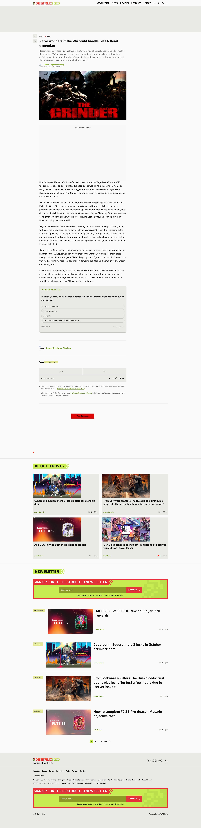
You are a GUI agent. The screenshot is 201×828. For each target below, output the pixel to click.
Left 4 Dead (48, 362)
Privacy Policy (118, 595)
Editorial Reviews (51, 306)
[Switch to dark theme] (163, 3)
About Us (36, 771)
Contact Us (53, 771)
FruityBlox (80, 783)
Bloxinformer (90, 783)
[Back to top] (33, 452)
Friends (48, 316)
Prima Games (91, 780)
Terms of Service (105, 595)
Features (136, 3)
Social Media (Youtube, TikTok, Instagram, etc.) (63, 320)
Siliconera (102, 780)
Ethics (44, 771)
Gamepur (61, 780)
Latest (147, 3)
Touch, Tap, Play (67, 783)
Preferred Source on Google (81, 393)
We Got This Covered (116, 780)
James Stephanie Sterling (54, 65)
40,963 (104, 741)
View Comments (83, 416)
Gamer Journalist (133, 780)
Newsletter (103, 3)
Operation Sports (39, 783)
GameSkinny (147, 780)
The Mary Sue (53, 783)
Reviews (124, 3)
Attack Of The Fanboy (75, 780)
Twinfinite (52, 780)
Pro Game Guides (39, 780)
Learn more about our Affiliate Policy (71, 389)
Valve (55, 362)
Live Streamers (51, 311)
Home (41, 36)
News (115, 3)
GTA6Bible (101, 783)
